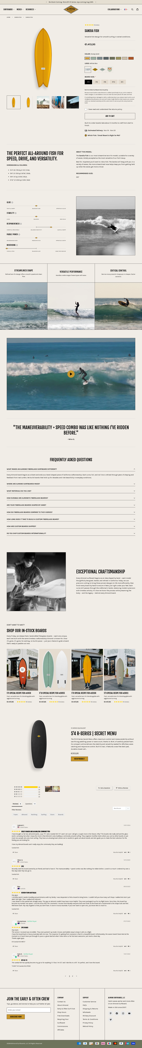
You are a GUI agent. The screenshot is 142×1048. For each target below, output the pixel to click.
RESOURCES (30, 9)
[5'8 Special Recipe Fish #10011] (119, 670)
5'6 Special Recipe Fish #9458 (19, 693)
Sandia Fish (18, 17)
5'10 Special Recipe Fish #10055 (52, 693)
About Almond (62, 1005)
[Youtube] (129, 1013)
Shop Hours (61, 1012)
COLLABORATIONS (114, 9)
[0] (137, 9)
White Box (88, 69)
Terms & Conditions (90, 1019)
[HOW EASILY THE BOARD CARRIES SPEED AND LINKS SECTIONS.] (12, 202)
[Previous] (46, 2)
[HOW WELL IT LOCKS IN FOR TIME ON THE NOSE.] (17, 245)
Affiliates (60, 1030)
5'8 (105, 82)
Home (8, 17)
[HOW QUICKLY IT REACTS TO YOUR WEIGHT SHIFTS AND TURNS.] (21, 224)
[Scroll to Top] (138, 1036)
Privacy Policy (88, 1023)
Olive (112, 58)
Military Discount (89, 1016)
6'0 (122, 82)
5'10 (113, 82)
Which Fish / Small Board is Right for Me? (104, 135)
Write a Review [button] (123, 788)
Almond (124, 58)
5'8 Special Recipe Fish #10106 (84, 693)
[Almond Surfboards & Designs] (71, 9)
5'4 (88, 82)
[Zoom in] (75, 26)
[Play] (71, 374)
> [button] (76, 976)
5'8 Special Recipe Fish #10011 (116, 693)
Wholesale (86, 1012)
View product (79, 759)
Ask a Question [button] (105, 788)
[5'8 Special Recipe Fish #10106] (87, 670)
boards (60, 815)
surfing (43, 815)
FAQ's (85, 1005)
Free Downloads (63, 1016)
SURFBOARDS (8, 9)
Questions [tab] (28, 804)
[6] (48, 789)
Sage (93, 58)
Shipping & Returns (90, 1009)
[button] (125, 852)
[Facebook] (116, 1013)
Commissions (62, 1026)
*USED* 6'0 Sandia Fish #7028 (21, 966)
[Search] (132, 9)
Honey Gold (87, 58)
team (15, 815)
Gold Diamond (95, 69)
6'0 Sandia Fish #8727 (18, 942)
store (52, 815)
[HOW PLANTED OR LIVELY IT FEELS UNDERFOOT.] (15, 213)
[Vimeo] (110, 1019)
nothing (34, 815)
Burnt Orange (131, 58)
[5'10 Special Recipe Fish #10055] (55, 670)
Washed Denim (106, 58)
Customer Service (89, 1002)
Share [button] (16, 852)
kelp (118, 58)
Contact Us (61, 1002)
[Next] (95, 2)
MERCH (19, 9)
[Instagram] (123, 1013)
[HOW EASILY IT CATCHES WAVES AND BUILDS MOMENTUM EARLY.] (19, 234)
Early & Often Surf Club (66, 1009)
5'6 (97, 82)
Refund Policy (88, 1026)
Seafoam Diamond (102, 69)
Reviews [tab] (15, 804)
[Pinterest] (110, 1013)
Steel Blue (99, 58)
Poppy (110, 69)
